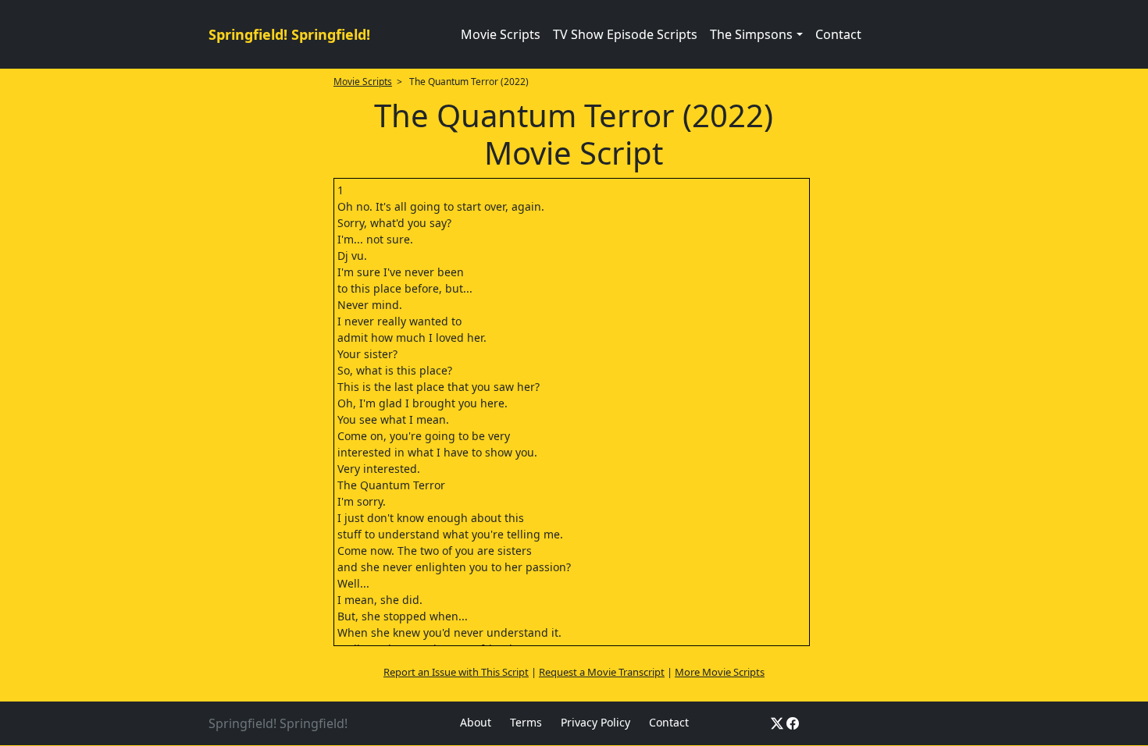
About (475, 722)
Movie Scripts (500, 34)
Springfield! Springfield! (289, 34)
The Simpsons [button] (751, 34)
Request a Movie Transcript (602, 672)
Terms (526, 722)
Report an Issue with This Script (456, 672)
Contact (838, 34)
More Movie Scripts (720, 672)
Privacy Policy (595, 722)
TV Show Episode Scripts (625, 34)
